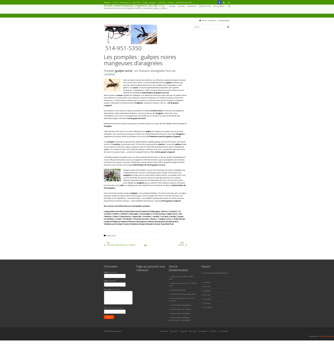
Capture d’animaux (178, 290)
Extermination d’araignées (181, 305)
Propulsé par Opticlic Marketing (215, 273)
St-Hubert (207, 282)
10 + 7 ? (114, 308)
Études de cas (111, 236)
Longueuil (207, 291)
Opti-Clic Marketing (326, 336)
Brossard (206, 286)
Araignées (107, 2)
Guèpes (145, 2)
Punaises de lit (125, 2)
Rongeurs (153, 2)
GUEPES (181, 245)
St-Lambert (207, 299)
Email (110, 280)
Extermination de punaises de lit (183, 294)
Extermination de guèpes (180, 313)
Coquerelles (136, 2)
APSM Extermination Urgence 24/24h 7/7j (134, 5)
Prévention (162, 2)
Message (111, 289)
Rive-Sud (206, 295)
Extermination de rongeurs (181, 309)
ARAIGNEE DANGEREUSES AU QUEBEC (121, 245)
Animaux (171, 2)
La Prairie (206, 303)
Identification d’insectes (183, 2)
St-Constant (207, 307)
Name (110, 272)
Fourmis (115, 2)
